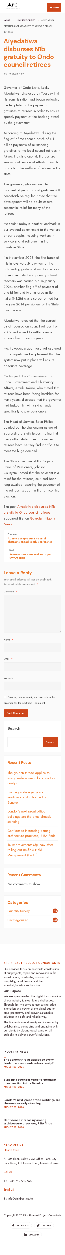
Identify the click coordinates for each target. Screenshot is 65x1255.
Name (9, 640)
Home (7, 20)
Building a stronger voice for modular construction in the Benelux (28, 797)
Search (13, 728)
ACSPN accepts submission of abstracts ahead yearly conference (30, 538)
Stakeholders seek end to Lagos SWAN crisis (30, 554)
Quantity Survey (18, 911)
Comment (10, 592)
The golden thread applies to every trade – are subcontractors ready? (31, 778)
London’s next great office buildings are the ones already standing (29, 816)
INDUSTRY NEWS (16, 1052)
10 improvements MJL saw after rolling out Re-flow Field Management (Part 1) (30, 850)
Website (8, 678)
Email (8, 659)
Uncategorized (26, 20)
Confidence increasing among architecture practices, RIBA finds (31, 833)
